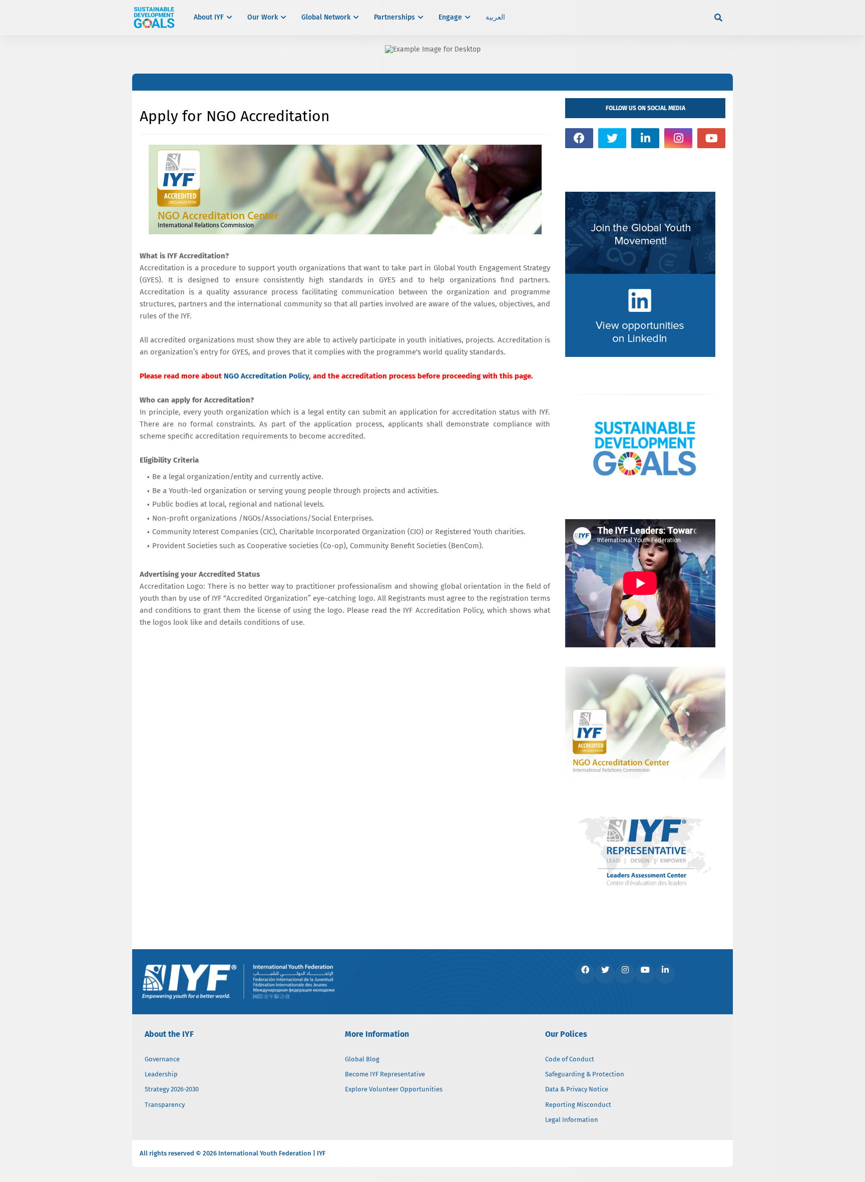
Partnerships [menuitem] (394, 17)
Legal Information (571, 1119)
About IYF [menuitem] (209, 17)
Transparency (165, 1104)
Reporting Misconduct (578, 1104)
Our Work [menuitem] (262, 17)
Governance (162, 1059)
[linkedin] (645, 138)
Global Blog (362, 1059)
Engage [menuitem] (450, 17)
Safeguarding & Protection (584, 1074)
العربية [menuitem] (495, 17)
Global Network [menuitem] (325, 17)
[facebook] (579, 138)
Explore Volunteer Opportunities (394, 1089)
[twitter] (612, 138)
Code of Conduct (569, 1059)
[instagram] (678, 138)
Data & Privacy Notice (576, 1089)
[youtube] (711, 138)
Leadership (161, 1074)
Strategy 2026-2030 (172, 1089)
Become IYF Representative (385, 1074)
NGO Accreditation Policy (266, 375)
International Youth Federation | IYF (271, 1153)
